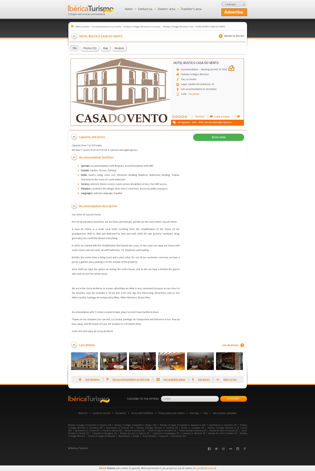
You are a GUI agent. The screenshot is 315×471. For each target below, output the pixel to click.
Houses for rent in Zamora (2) (134, 433)
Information (209, 468)
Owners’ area (166, 9)
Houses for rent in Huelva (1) (222, 433)
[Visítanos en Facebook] (209, 449)
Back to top (230, 379)
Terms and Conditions (142, 413)
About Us (83, 413)
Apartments (124, 436)
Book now (219, 137)
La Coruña (191, 79)
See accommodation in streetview (199, 89)
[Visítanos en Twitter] (216, 449)
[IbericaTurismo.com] (89, 399)
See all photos (230, 345)
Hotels (136, 436)
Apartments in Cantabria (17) (222, 425)
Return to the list (234, 36)
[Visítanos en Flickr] (230, 449)
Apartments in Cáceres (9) (87, 430)
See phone (192, 94)
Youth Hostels (149, 436)
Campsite (163, 436)
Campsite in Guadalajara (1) (166, 433)
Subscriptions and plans (225, 413)
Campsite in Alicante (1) (193, 433)
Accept (197, 468)
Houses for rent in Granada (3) (223, 430)
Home (129, 9)
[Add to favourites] (238, 116)
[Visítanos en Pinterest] (245, 449)
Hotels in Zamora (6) (112, 430)
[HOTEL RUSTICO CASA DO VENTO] (84, 361)
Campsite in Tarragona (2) (104, 433)
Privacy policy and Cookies (171, 413)
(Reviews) (199, 116)
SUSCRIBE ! (233, 399)
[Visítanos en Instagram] (238, 449)
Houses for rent (178, 436)
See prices (204, 379)
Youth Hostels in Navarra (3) (192, 430)
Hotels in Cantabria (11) (192, 428)
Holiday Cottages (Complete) (101, 436)
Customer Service (101, 413)
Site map (194, 413)
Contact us (145, 9)
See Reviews (92, 379)
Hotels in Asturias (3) (134, 430)
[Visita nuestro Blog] (223, 449)
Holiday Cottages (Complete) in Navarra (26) (89, 425)
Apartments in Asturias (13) (119, 428)
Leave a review (222, 116)
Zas (183, 79)
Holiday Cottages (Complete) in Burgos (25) (135, 425)
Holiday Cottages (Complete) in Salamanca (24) (182, 425)
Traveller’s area (190, 9)
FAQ (206, 413)
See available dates (174, 379)
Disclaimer (120, 413)
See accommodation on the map (131, 379)
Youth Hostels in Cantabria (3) (162, 430)
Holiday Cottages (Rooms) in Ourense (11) (157, 428)
